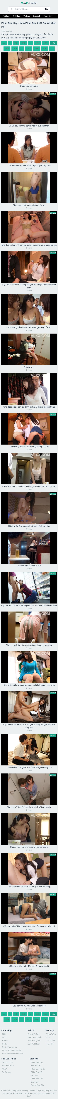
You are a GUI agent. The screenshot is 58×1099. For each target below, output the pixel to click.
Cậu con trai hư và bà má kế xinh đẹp (29, 1006)
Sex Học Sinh (8, 1065)
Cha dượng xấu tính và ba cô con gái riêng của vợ (29, 327)
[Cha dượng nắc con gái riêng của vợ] (29, 187)
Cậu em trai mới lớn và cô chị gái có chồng (29, 847)
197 (53, 43)
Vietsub (26, 16)
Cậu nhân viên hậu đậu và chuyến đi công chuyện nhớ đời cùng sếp (29, 726)
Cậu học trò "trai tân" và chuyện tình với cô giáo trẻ (29, 807)
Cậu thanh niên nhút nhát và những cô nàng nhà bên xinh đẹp (29, 486)
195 (37, 43)
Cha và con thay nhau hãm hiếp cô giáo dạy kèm (29, 165)
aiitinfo (29, 3)
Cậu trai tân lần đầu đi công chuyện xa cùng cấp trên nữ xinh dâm (29, 286)
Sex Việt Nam (33, 1044)
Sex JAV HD (36, 1065)
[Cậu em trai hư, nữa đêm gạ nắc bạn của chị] (29, 948)
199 (15, 48)
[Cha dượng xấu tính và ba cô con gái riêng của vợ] (29, 309)
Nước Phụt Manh (9, 1047)
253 (29, 48)
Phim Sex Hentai (38, 1069)
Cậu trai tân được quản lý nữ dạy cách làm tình (29, 526)
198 (7, 48)
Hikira (4, 1040)
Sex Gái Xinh (7, 1062)
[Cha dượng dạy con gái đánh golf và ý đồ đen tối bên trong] (29, 389)
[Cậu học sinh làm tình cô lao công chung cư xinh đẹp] (29, 627)
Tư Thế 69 (50, 1040)
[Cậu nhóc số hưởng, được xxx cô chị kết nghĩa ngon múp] (29, 667)
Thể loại (6, 16)
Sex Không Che (37, 1085)
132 (23, 43)
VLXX (4, 1069)
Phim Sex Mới (37, 1079)
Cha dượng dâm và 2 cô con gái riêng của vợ (29, 446)
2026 (4, 1034)
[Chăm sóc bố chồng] (29, 68)
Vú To (48, 1037)
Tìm (46, 9)
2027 (4, 1037)
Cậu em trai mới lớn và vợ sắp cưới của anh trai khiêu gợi (29, 926)
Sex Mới (34, 1075)
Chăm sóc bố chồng (29, 86)
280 (37, 48)
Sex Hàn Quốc (34, 1040)
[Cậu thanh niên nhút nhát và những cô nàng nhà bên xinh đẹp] (29, 468)
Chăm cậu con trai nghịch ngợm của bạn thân (29, 126)
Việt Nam (16, 16)
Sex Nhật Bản (34, 1034)
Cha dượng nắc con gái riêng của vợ (29, 205)
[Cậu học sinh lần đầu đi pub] (29, 548)
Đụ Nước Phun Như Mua (12, 1054)
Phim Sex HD (36, 1072)
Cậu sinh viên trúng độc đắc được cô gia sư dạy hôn (29, 767)
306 (45, 48)
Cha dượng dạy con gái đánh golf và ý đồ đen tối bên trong (29, 407)
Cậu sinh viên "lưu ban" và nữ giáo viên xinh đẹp (29, 886)
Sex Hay (34, 1082)
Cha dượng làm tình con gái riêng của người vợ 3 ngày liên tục (29, 245)
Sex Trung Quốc (35, 1037)
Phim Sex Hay (37, 1062)
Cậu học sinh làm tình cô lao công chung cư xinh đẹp (29, 645)
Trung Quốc (48, 16)
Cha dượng (29, 367)
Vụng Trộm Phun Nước (12, 1050)
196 (45, 43)
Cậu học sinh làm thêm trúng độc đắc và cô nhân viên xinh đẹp (29, 605)
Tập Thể (50, 1044)
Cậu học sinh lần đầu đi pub (29, 566)
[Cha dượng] (29, 349)
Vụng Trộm (51, 1034)
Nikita (4, 1044)
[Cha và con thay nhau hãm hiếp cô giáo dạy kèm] (29, 147)
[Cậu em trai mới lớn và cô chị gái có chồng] (29, 829)
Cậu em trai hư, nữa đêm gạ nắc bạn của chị (29, 966)
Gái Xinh (36, 16)
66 (16, 43)
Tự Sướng (6, 1072)
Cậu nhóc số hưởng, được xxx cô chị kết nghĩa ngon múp (29, 685)
